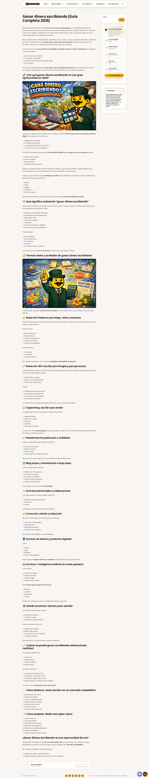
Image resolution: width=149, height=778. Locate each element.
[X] (82, 775)
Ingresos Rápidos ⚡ (57, 4)
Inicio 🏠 (46, 4)
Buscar (105, 17)
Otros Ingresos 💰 (87, 4)
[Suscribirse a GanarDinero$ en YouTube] (145, 774)
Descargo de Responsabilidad (120, 775)
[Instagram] (69, 775)
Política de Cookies (99, 775)
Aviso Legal (91, 775)
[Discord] (76, 775)
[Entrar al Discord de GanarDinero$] (139, 774)
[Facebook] (79, 775)
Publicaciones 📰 (100, 4)
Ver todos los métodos (114, 75)
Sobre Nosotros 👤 (113, 4)
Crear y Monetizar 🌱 (73, 4)
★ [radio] (76, 764)
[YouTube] (66, 775)
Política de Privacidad (108, 775)
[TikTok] (72, 775)
